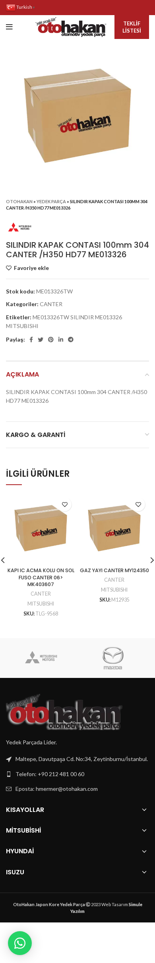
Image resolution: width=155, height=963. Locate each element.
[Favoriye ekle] (65, 504)
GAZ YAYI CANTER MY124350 (114, 570)
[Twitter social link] (40, 339)
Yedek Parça (51, 201)
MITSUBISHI (40, 604)
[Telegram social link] (71, 339)
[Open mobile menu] (9, 27)
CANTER (51, 304)
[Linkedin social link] (61, 339)
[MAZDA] (113, 658)
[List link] (77, 774)
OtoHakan (19, 201)
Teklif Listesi (131, 27)
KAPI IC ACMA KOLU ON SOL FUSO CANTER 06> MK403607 (41, 577)
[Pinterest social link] (51, 339)
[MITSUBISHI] (41, 658)
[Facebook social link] (31, 339)
